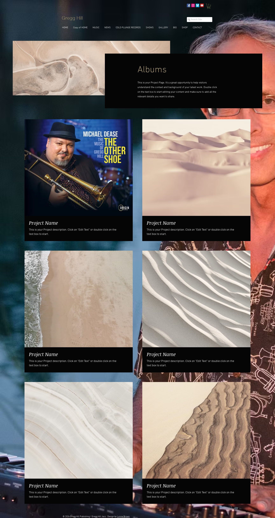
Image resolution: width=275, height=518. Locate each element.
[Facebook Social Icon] (188, 5)
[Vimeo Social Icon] (197, 5)
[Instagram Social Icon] (193, 5)
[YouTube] (202, 5)
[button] (209, 6)
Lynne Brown (123, 516)
